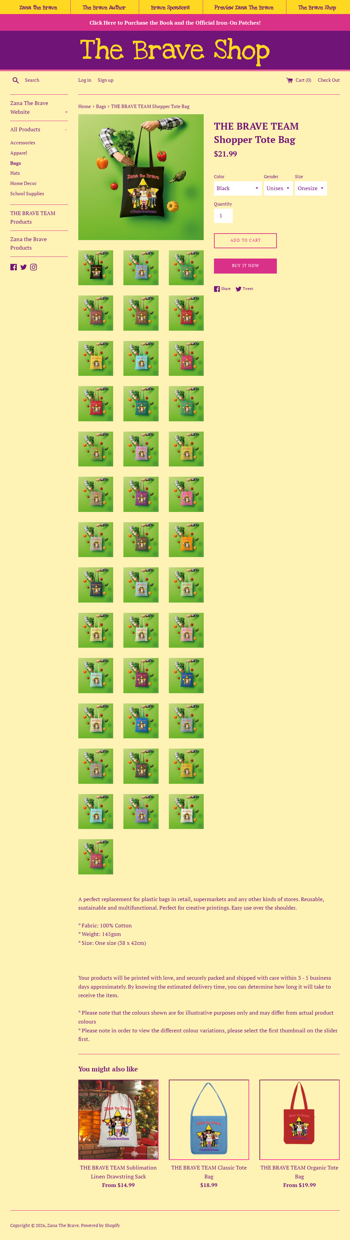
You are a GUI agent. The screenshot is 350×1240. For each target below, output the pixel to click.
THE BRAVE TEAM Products (32, 217)
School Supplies (27, 193)
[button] (38, 7)
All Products (38, 129)
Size (299, 177)
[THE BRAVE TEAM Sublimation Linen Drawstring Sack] (118, 1120)
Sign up (105, 80)
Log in (84, 80)
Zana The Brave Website (39, 107)
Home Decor (23, 183)
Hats (15, 173)
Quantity (223, 204)
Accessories (22, 143)
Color (219, 177)
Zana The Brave (63, 1225)
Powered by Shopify (100, 1225)
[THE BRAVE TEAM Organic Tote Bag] (299, 1120)
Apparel (18, 153)
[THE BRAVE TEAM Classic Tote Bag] (209, 1120)
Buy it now (245, 265)
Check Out (329, 80)
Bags (15, 163)
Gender (271, 177)
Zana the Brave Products (28, 243)
